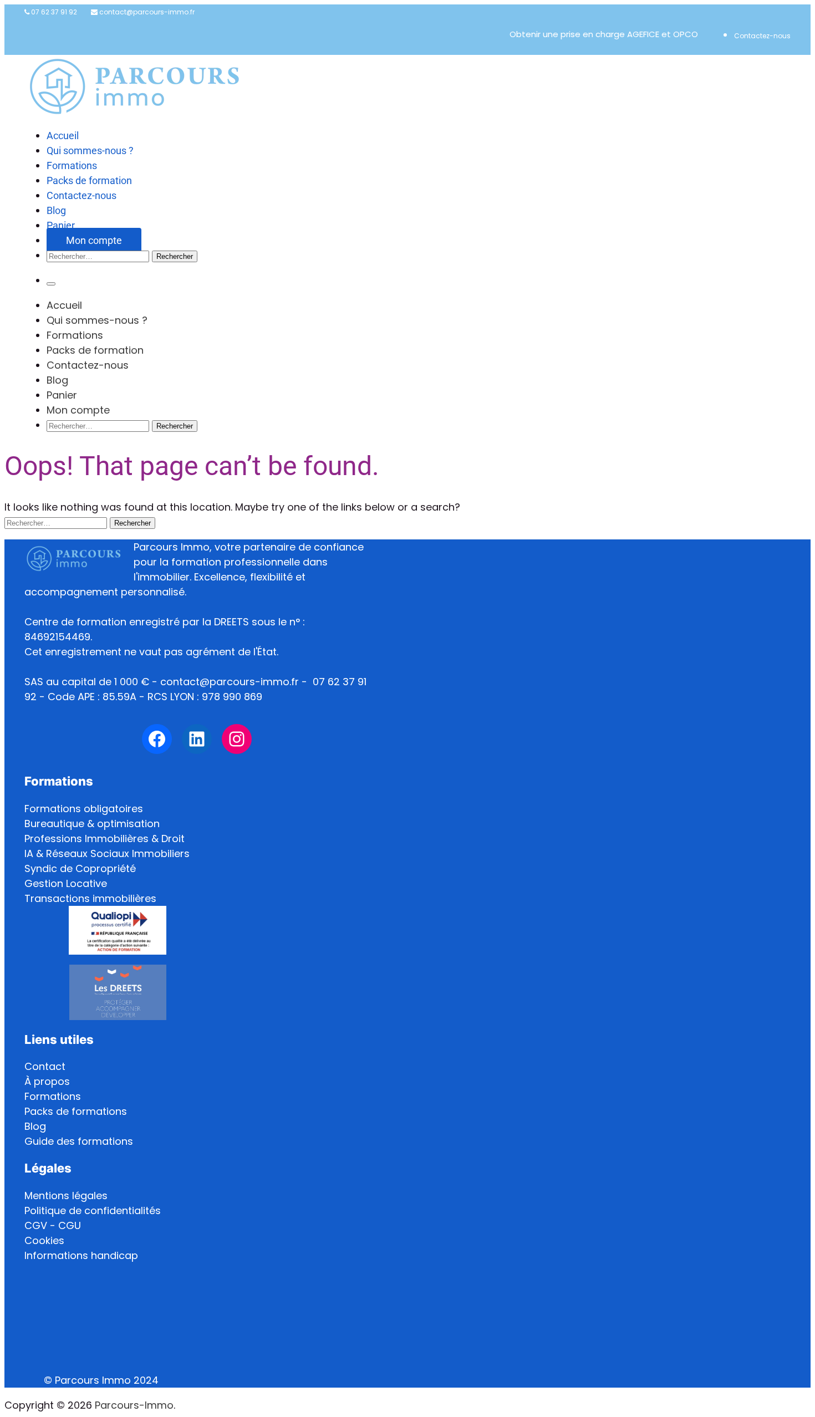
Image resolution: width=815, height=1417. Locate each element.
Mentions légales (66, 1195)
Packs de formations (75, 1111)
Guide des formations (78, 1141)
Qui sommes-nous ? (90, 150)
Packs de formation (89, 180)
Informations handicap (81, 1255)
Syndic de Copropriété (80, 868)
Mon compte (94, 240)
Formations (72, 165)
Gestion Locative (65, 883)
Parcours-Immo (134, 1405)
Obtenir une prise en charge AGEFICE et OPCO (604, 34)
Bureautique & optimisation (92, 823)
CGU (69, 1225)
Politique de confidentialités (92, 1210)
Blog (56, 210)
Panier (61, 225)
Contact (44, 1066)
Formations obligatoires (83, 808)
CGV (35, 1225)
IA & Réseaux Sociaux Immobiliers (107, 853)
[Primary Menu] (51, 284)
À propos (47, 1081)
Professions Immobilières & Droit (104, 838)
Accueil (63, 135)
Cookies (44, 1240)
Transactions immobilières (90, 898)
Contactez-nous (762, 35)
